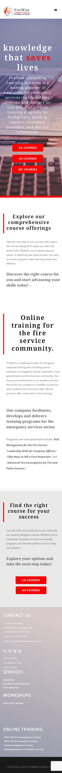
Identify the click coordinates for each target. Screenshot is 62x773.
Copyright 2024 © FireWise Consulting (31, 767)
